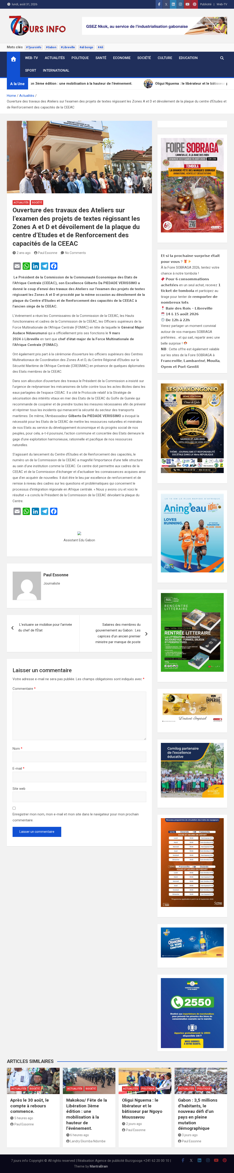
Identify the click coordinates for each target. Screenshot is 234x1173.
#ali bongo (86, 47)
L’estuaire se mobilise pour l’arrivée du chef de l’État (45, 628)
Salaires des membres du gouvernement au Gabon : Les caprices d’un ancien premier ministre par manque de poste (118, 633)
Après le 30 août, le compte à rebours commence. (29, 1105)
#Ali (100, 47)
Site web (19, 789)
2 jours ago (134, 1124)
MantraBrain (99, 1166)
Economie (121, 58)
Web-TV (222, 4)
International (56, 70)
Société (144, 58)
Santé (101, 58)
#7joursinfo (33, 47)
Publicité (205, 4)
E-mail (18, 768)
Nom (17, 749)
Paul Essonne (47, 253)
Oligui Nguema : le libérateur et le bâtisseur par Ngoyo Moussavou (142, 1108)
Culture (165, 58)
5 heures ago (23, 1118)
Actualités (55, 58)
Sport (30, 70)
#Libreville (68, 47)
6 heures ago (79, 1135)
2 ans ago (24, 253)
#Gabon (51, 47)
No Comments (75, 253)
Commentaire (24, 689)
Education (188, 58)
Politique (80, 58)
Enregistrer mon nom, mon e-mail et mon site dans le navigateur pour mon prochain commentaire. (76, 817)
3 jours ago (190, 1135)
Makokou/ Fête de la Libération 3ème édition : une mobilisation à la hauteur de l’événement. (86, 1114)
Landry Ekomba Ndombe (88, 1141)
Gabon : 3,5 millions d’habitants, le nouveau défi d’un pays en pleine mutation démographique (197, 1114)
